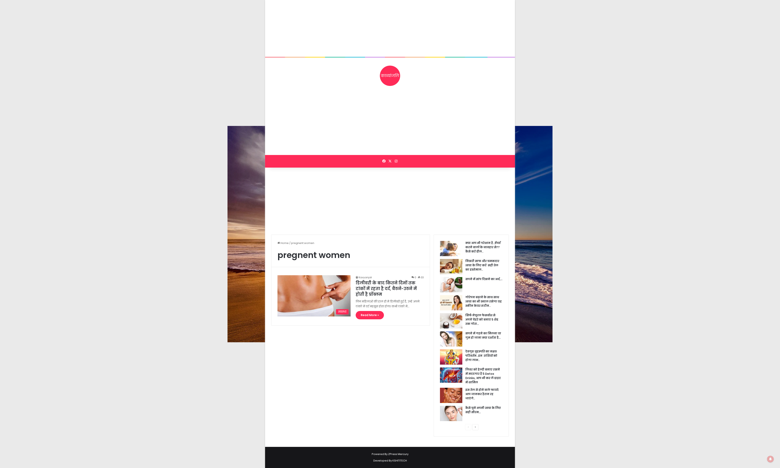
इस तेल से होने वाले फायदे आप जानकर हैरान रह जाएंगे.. (482, 394)
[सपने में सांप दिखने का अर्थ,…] (451, 284)
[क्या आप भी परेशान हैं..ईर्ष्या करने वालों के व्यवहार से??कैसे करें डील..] (451, 248)
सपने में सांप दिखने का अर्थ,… (484, 279)
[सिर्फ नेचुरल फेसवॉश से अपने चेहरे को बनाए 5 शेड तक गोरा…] (451, 320)
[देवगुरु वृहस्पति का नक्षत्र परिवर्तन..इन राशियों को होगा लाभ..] (451, 357)
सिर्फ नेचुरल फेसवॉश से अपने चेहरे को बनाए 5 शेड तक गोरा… (481, 319)
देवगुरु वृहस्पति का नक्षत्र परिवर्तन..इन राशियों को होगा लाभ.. (481, 355)
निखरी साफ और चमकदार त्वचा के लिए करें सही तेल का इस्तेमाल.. (482, 265)
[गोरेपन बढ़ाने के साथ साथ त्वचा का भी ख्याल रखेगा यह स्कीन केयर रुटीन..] (451, 302)
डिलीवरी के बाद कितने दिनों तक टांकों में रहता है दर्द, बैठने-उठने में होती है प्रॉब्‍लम (386, 288)
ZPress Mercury (398, 454)
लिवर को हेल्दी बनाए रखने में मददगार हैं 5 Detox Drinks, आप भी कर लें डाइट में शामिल (483, 375)
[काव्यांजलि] (390, 76)
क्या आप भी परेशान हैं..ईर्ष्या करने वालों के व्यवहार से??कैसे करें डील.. (483, 247)
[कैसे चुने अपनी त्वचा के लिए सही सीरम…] (451, 413)
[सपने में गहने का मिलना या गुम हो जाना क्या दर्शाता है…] (451, 339)
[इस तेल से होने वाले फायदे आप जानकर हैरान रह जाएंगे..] (451, 395)
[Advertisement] (390, 28)
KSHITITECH (399, 461)
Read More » (370, 315)
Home (284, 243)
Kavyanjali (365, 277)
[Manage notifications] (770, 459)
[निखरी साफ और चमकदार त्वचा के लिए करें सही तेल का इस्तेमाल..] (451, 266)
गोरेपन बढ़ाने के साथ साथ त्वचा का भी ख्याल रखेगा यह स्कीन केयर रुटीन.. (483, 301)
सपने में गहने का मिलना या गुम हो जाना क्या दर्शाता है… (483, 335)
